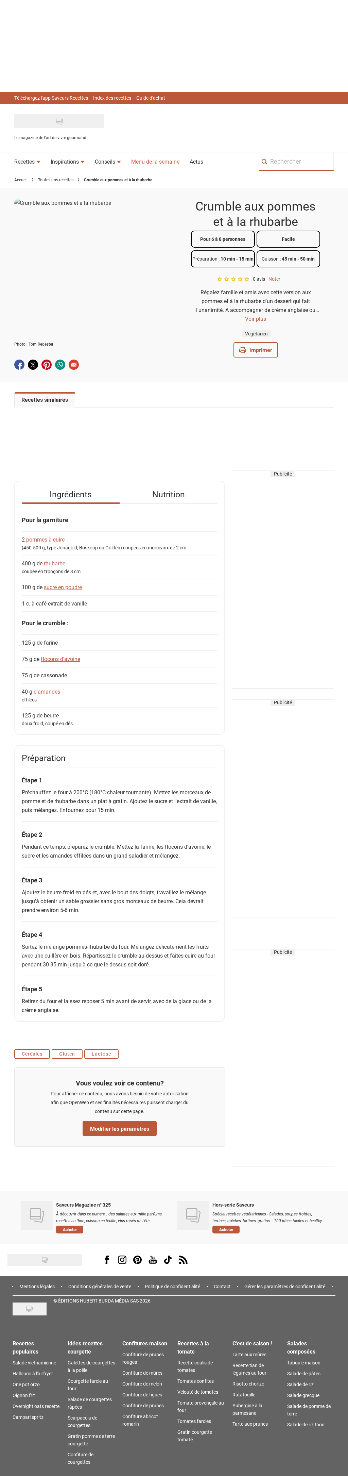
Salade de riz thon (306, 1424)
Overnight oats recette (36, 1406)
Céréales (32, 1053)
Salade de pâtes (303, 1373)
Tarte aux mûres (249, 1354)
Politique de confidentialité (172, 1286)
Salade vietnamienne (34, 1362)
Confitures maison (144, 1343)
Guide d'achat (150, 98)
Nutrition (168, 494)
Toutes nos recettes (55, 179)
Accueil (21, 179)
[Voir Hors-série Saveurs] (193, 1215)
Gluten (67, 1053)
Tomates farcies (194, 1421)
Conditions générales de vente (99, 1286)
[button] (255, 350)
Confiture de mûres (142, 1373)
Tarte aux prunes (250, 1424)
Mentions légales (37, 1286)
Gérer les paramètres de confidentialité (284, 1286)
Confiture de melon (142, 1383)
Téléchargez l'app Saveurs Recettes (51, 98)
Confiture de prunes (143, 1405)
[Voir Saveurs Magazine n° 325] (37, 1215)
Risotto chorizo (248, 1383)
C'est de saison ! (252, 1343)
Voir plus (255, 318)
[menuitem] (27, 161)
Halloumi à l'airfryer (33, 1373)
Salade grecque (303, 1395)
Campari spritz (28, 1417)
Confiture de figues (142, 1394)
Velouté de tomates (197, 1392)
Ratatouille (243, 1394)
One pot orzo (26, 1384)
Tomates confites (195, 1381)
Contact (222, 1286)
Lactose (101, 1053)
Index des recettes (112, 98)
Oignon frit (24, 1395)
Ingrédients (71, 494)
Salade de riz (300, 1384)
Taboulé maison (303, 1362)
